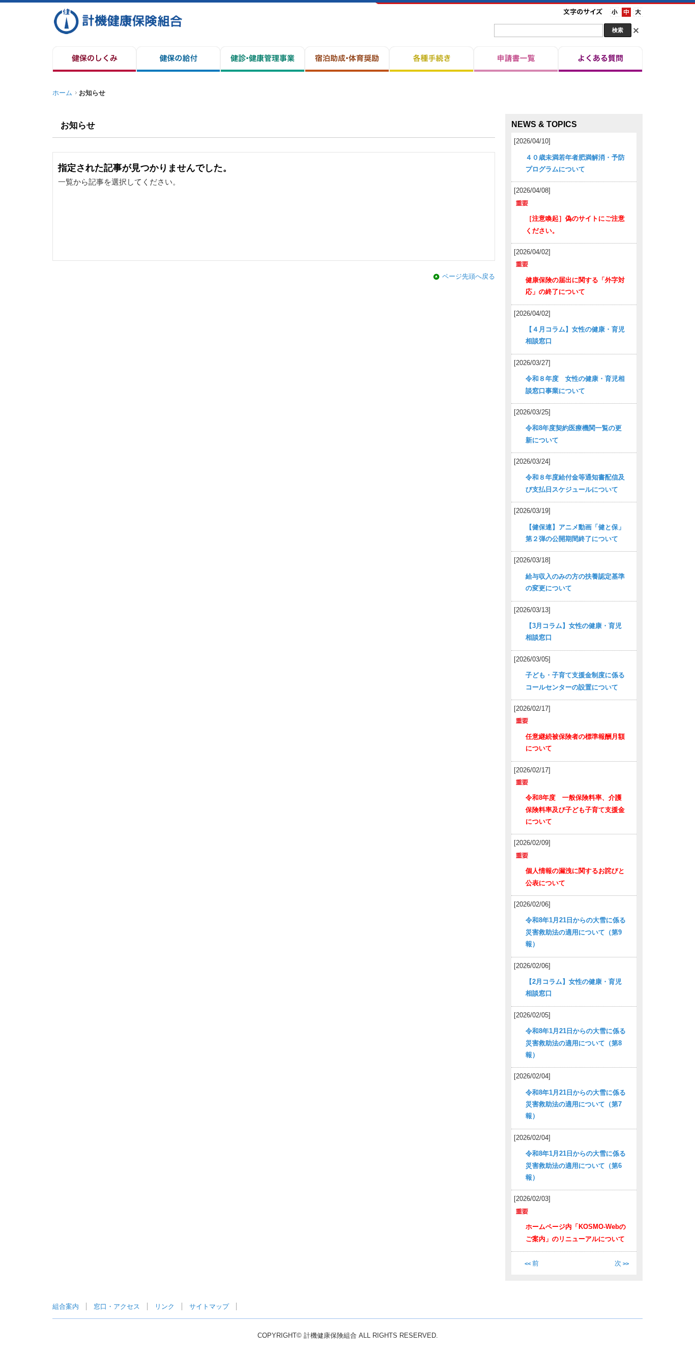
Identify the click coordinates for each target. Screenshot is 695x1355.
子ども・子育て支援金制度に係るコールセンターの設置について (575, 680)
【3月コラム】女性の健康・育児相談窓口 (574, 631)
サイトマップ (209, 1306)
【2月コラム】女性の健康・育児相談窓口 (574, 987)
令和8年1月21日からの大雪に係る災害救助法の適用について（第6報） (576, 1165)
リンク (165, 1306)
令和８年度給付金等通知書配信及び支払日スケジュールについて (575, 483)
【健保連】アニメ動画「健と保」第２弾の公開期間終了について (575, 533)
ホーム (62, 93)
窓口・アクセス (117, 1306)
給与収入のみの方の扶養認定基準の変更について (575, 582)
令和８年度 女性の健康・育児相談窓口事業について (575, 384)
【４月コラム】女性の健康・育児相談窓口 (575, 335)
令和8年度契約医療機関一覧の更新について (574, 433)
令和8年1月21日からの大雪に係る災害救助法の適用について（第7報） (576, 1104)
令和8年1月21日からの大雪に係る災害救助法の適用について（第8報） (576, 1043)
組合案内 (65, 1306)
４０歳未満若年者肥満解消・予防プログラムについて (575, 163)
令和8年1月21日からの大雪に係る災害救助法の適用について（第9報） (576, 932)
